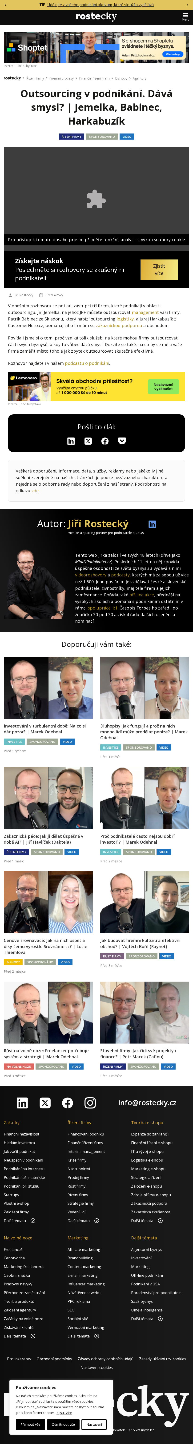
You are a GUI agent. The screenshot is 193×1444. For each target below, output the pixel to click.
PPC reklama (79, 1301)
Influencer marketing (86, 1284)
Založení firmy (16, 1212)
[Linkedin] (71, 441)
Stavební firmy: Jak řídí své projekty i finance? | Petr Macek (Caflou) (138, 1053)
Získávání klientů (19, 1327)
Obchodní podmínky (54, 1358)
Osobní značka (17, 1275)
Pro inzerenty (19, 1358)
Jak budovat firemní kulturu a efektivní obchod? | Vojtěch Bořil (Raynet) (140, 943)
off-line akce (141, 595)
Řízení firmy (35, 78)
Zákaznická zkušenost (150, 1212)
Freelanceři (13, 1249)
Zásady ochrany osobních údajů (105, 1358)
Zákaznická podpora (149, 1203)
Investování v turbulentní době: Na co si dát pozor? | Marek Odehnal (45, 729)
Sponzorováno (102, 136)
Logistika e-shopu (147, 1160)
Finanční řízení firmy (85, 1142)
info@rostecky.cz (147, 1102)
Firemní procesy (61, 78)
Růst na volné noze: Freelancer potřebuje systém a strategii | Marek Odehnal (46, 1053)
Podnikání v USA (145, 1284)
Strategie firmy (81, 1203)
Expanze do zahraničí (150, 1134)
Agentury (139, 78)
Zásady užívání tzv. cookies (162, 1358)
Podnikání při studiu (21, 1186)
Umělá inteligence (147, 1310)
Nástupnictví (79, 1168)
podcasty (120, 575)
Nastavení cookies (96, 1367)
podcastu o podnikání (87, 363)
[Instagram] (90, 1103)
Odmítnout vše (63, 1424)
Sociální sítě (78, 1318)
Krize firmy (77, 1160)
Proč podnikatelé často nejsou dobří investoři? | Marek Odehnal (137, 839)
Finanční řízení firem (94, 78)
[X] (88, 441)
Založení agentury (20, 1310)
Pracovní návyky (18, 1284)
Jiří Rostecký (24, 295)
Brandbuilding (80, 1258)
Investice (14, 741)
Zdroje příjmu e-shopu (151, 1194)
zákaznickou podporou (119, 325)
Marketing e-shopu (148, 1168)
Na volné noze (19, 1066)
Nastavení (94, 1424)
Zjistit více (64, 1412)
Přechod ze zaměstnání (24, 1292)
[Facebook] (67, 1103)
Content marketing (84, 1266)
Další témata (15, 1220)
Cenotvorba (14, 1258)
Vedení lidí (76, 1212)
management (145, 312)
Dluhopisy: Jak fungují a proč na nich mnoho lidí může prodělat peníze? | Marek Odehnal (144, 731)
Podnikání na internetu (24, 1168)
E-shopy (121, 78)
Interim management (86, 1151)
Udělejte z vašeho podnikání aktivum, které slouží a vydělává (100, 4)
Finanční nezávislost (21, 1134)
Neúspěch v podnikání (23, 1160)
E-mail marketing (83, 1275)
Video (126, 136)
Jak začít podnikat (19, 1151)
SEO (71, 1310)
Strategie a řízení (146, 1177)
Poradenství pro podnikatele (156, 1292)
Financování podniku (86, 1134)
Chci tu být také (26, 66)
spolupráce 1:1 (102, 608)
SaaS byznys (142, 1301)
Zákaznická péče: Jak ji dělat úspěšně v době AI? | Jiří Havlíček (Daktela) (43, 839)
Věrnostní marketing (86, 1327)
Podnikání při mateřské (24, 1177)
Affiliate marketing (84, 1249)
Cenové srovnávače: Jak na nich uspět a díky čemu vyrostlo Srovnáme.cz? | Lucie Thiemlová (45, 946)
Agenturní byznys (146, 1249)
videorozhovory (90, 575)
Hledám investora (19, 1142)
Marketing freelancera (24, 1266)
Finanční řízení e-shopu (152, 1142)
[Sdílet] (105, 441)
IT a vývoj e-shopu (147, 1151)
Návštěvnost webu (84, 1292)
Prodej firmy (78, 1177)
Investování (141, 1258)
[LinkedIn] (22, 1103)
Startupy (11, 1194)
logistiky (125, 319)
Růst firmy (112, 956)
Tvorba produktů (19, 1301)
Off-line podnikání (147, 1275)
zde (35, 490)
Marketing (140, 1266)
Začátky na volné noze (23, 1318)
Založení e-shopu (146, 1186)
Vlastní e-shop (16, 1203)
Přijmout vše (30, 1424)
